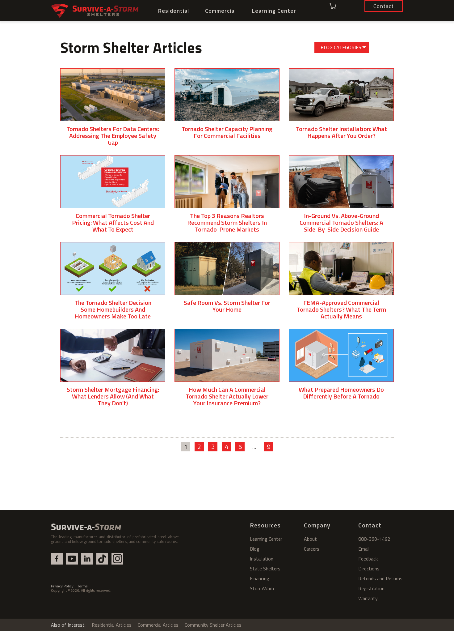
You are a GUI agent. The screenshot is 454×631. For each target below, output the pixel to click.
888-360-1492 (374, 539)
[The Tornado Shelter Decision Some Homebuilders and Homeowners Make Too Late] (112, 285)
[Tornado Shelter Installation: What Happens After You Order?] (341, 108)
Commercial (220, 10)
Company (317, 525)
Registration (371, 588)
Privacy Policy (62, 586)
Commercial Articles (158, 625)
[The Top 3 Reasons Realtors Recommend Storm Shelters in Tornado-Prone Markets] (227, 198)
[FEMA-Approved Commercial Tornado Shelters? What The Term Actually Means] (341, 285)
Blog (254, 548)
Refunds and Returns (380, 578)
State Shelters (265, 568)
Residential (173, 10)
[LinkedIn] (87, 559)
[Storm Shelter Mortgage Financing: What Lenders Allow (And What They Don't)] (112, 372)
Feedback (368, 558)
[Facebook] (57, 559)
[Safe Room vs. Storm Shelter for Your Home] (227, 282)
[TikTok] (102, 559)
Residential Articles (112, 625)
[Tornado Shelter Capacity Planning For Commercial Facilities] (227, 108)
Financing (259, 578)
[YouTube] (72, 559)
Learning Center (274, 10)
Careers (311, 548)
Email (363, 548)
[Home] (95, 11)
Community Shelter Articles (213, 625)
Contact (369, 525)
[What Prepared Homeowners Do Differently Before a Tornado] (341, 369)
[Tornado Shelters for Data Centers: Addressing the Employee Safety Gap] (112, 111)
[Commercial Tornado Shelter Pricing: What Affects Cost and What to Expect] (112, 198)
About (310, 539)
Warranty (368, 598)
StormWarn (262, 588)
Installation (261, 558)
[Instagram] (117, 559)
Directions (369, 568)
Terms (82, 586)
